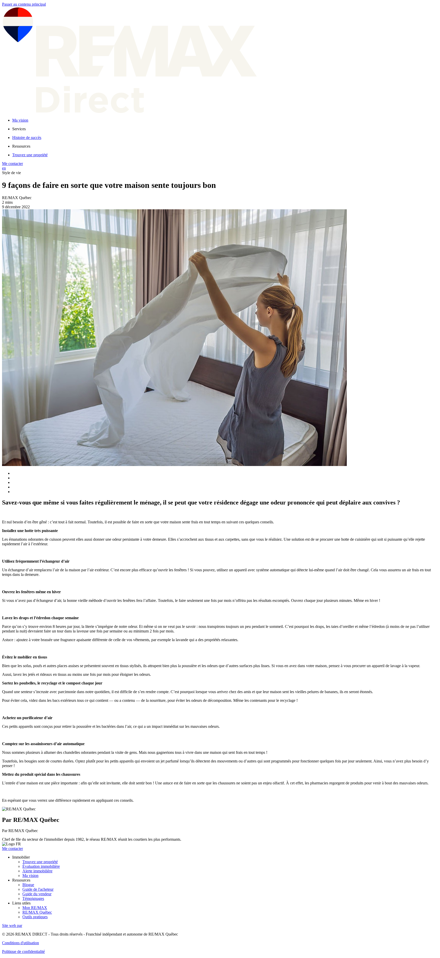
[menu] (225, 129)
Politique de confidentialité (23, 951)
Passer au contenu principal (24, 4)
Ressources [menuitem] (21, 146)
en (4, 168)
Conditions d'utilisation (20, 943)
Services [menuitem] (19, 129)
